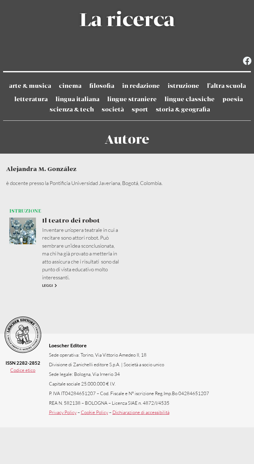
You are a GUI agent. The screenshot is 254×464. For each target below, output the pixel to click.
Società (113, 110)
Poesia (232, 99)
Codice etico (22, 370)
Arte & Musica (30, 86)
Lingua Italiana (77, 99)
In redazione (141, 86)
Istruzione (183, 86)
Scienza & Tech (72, 110)
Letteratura (31, 99)
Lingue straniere (132, 99)
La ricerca (127, 20)
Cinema (70, 86)
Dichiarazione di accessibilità (140, 412)
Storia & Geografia (183, 110)
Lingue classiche (189, 99)
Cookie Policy (94, 412)
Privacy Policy (63, 412)
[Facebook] (247, 61)
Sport (140, 110)
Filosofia (101, 86)
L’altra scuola (226, 86)
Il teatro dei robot (71, 221)
